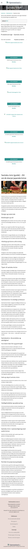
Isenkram (3, 13)
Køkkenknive (9, 13)
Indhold (4, 20)
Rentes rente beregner (14, 537)
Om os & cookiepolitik (14, 532)
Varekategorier (14, 524)
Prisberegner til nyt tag (14, 535)
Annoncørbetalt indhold (14, 518)
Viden (14, 526)
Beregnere (14, 521)
